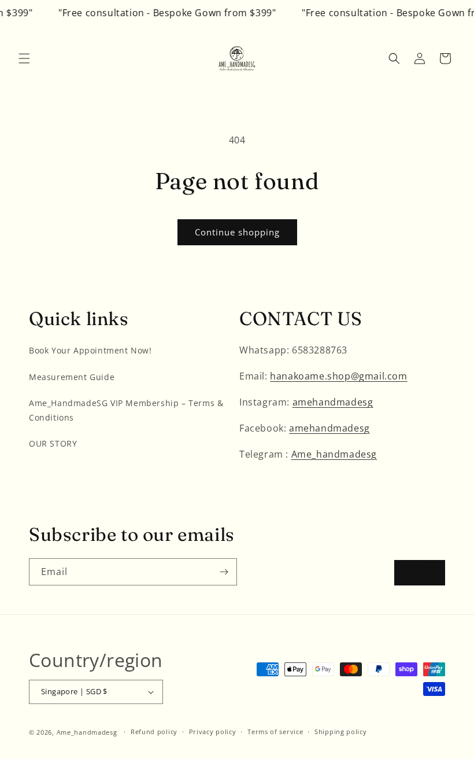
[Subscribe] (223, 571)
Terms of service (275, 731)
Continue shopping (237, 232)
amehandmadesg (332, 402)
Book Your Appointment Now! (90, 350)
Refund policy (154, 731)
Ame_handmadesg (334, 454)
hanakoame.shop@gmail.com (338, 376)
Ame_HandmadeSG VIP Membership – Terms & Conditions (126, 410)
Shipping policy (340, 731)
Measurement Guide (71, 376)
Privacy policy (212, 731)
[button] (24, 58)
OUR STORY (53, 443)
